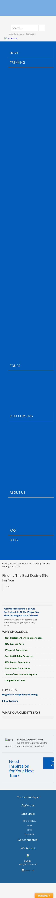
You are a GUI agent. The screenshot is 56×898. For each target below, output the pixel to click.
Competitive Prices (14, 680)
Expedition (29, 834)
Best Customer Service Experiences (23, 637)
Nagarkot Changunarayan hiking (20, 694)
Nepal (29, 825)
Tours (29, 829)
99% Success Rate (14, 644)
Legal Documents (16, 34)
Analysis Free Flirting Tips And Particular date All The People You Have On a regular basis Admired (21, 612)
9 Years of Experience (16, 650)
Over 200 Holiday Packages (18, 656)
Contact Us (31, 34)
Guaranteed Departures (17, 668)
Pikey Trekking (10, 701)
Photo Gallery (29, 821)
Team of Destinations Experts (20, 674)
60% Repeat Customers (17, 662)
